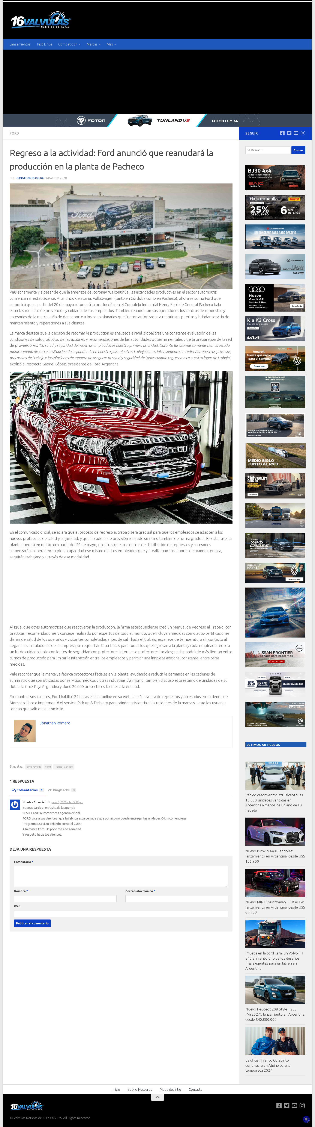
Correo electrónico (140, 891)
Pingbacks (64, 790)
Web (17, 906)
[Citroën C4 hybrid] (275, 725)
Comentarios (29, 790)
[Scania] (275, 467)
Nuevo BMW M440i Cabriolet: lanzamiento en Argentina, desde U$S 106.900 (275, 856)
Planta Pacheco (64, 766)
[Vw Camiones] (275, 527)
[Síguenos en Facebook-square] (282, 133)
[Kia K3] (275, 340)
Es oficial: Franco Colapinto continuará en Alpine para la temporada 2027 (267, 1065)
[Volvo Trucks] (275, 696)
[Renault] (275, 581)
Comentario (23, 862)
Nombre (21, 891)
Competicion (67, 44)
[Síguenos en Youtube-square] (295, 133)
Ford (14, 133)
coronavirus (34, 766)
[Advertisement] (157, 82)
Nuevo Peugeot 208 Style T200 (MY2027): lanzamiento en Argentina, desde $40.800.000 (275, 1014)
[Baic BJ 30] (275, 189)
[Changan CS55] (275, 278)
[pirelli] (275, 218)
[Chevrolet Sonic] (275, 497)
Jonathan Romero (30, 178)
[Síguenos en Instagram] (302, 133)
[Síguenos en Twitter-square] (289, 133)
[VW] (275, 370)
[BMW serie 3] (275, 636)
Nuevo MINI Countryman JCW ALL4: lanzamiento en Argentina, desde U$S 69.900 (275, 907)
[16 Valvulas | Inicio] (42, 20)
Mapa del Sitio (170, 1089)
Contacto (195, 1089)
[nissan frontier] (275, 666)
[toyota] (275, 557)
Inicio (116, 1089)
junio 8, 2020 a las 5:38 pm (67, 802)
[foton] (157, 120)
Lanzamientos (19, 44)
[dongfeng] (275, 248)
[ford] (275, 407)
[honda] (275, 437)
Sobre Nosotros (140, 1089)
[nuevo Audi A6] (275, 310)
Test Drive (44, 44)
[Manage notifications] (306, 1119)
